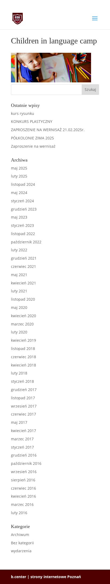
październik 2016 (26, 463)
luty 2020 (19, 332)
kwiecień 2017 (23, 430)
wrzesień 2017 (24, 406)
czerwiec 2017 (23, 414)
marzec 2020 (22, 324)
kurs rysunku (22, 113)
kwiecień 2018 (23, 365)
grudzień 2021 (24, 258)
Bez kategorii (22, 542)
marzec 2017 (22, 438)
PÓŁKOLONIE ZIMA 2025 (32, 137)
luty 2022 (19, 249)
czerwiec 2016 (23, 488)
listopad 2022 (23, 233)
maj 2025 (19, 168)
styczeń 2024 (22, 200)
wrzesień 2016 (24, 471)
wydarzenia (21, 550)
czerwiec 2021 (23, 266)
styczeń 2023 (22, 225)
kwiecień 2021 (23, 282)
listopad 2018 (23, 348)
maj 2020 (19, 307)
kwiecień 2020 (23, 315)
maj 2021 (19, 274)
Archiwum (20, 534)
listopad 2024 (23, 184)
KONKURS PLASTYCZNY (31, 121)
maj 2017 (19, 422)
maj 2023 (19, 217)
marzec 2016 (22, 504)
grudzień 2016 (24, 455)
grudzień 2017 (24, 389)
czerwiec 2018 (23, 356)
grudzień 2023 (24, 209)
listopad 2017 (23, 397)
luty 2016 (19, 512)
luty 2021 (19, 290)
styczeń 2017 (22, 447)
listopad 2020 (23, 299)
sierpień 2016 (23, 479)
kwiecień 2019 (23, 340)
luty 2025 (19, 176)
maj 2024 (19, 192)
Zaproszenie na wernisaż (33, 146)
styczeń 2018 (22, 381)
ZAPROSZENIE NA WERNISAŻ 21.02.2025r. (48, 129)
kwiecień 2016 (23, 496)
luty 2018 (19, 373)
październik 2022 (26, 241)
